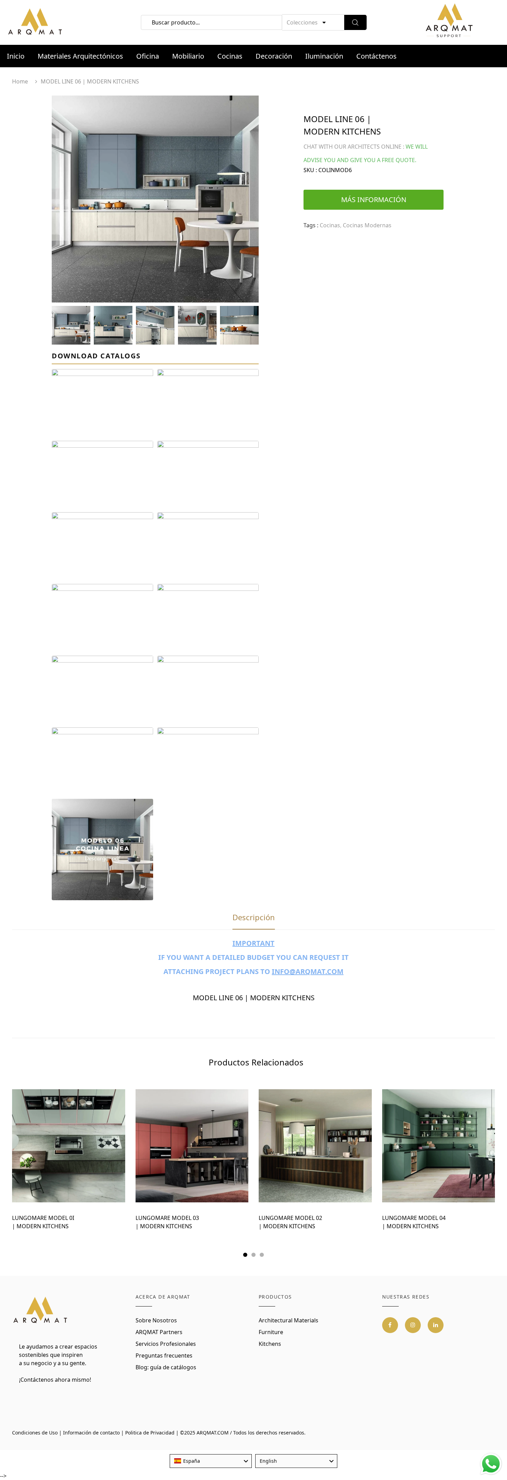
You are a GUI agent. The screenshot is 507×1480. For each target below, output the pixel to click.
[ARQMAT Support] (449, 22)
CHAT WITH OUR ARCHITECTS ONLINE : (354, 146)
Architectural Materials (288, 1320)
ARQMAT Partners (159, 1332)
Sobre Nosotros (156, 1320)
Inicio (15, 56)
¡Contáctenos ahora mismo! (55, 1379)
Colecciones (302, 22)
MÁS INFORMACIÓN (373, 199)
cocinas (330, 225)
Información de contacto (91, 1432)
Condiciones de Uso (35, 1432)
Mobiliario (188, 56)
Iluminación (324, 56)
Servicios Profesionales (166, 1344)
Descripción (253, 917)
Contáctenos (376, 56)
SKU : (310, 170)
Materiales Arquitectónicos (80, 56)
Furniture (271, 1332)
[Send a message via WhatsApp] (491, 1464)
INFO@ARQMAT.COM (308, 971)
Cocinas (229, 56)
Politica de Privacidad (150, 1432)
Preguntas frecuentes (164, 1355)
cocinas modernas (367, 225)
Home (20, 81)
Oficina (147, 56)
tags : (311, 225)
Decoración (274, 56)
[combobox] (211, 1461)
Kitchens (270, 1344)
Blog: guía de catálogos (166, 1367)
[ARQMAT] (40, 1310)
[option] (155, 199)
